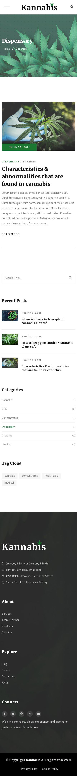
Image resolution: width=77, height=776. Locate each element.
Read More (11, 234)
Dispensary (10, 162)
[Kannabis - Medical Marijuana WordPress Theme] (39, 7)
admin (31, 162)
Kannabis (33, 760)
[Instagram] (30, 714)
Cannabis (7, 400)
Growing (7, 435)
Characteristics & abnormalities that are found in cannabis (32, 176)
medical (9, 482)
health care (51, 475)
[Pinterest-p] (21, 714)
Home (7, 49)
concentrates (30, 475)
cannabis (9, 475)
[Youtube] (38, 714)
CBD (4, 409)
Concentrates (10, 418)
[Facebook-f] (5, 714)
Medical (6, 444)
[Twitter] (13, 714)
